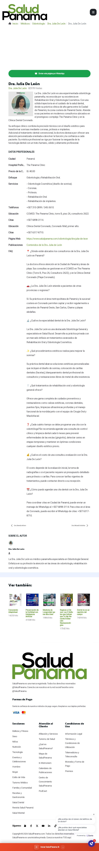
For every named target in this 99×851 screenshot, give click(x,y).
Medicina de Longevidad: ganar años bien (49, 612)
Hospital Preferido (16, 165)
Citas (11, 219)
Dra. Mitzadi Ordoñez (78, 525)
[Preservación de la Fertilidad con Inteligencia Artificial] (32, 600)
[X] (37, 826)
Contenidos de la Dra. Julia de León (44, 245)
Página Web (14, 238)
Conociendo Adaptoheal (13, 611)
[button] (93, 12)
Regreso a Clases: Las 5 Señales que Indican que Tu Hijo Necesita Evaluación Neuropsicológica (66, 617)
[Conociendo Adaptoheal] (15, 600)
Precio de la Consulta (16, 171)
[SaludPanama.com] (24, 12)
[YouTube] (43, 826)
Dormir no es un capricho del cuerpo (83, 612)
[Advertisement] (49, 46)
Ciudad (11, 158)
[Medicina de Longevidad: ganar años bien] (49, 600)
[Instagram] (25, 826)
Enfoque (12, 177)
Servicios (13, 183)
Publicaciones (15, 245)
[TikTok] (55, 826)
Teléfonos (13, 207)
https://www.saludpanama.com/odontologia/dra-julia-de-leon (57, 238)
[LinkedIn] (49, 826)
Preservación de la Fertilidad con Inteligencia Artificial (32, 613)
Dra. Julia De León (17, 88)
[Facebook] (31, 826)
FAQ (10, 251)
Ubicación (13, 213)
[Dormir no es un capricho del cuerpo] (84, 600)
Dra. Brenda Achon (20, 525)
